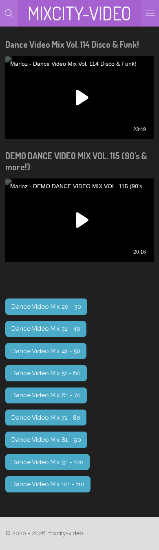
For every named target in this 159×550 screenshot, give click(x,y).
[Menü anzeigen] (150, 13)
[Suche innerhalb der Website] (9, 13)
